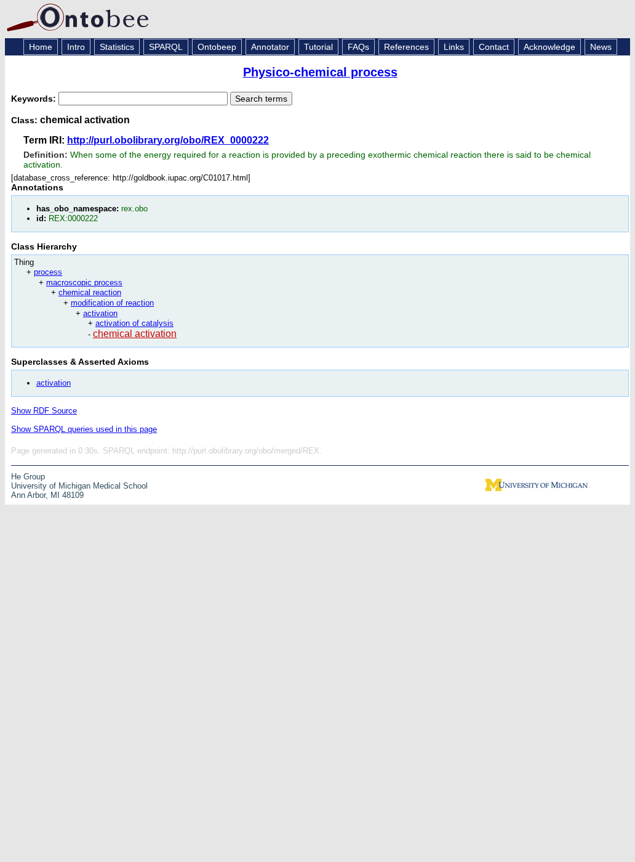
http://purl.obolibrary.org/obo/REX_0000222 (168, 140)
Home (40, 47)
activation (100, 313)
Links (454, 47)
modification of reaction (112, 302)
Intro (76, 47)
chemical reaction (89, 292)
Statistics (117, 47)
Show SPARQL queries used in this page (84, 429)
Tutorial (318, 47)
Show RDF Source (44, 410)
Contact (494, 47)
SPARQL (166, 47)
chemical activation (135, 333)
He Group (28, 476)
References (406, 47)
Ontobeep (217, 47)
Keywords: (34, 99)
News (601, 47)
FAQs (358, 47)
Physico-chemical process (320, 72)
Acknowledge (549, 47)
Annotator (270, 47)
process (48, 272)
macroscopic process (84, 282)
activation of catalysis (134, 323)
